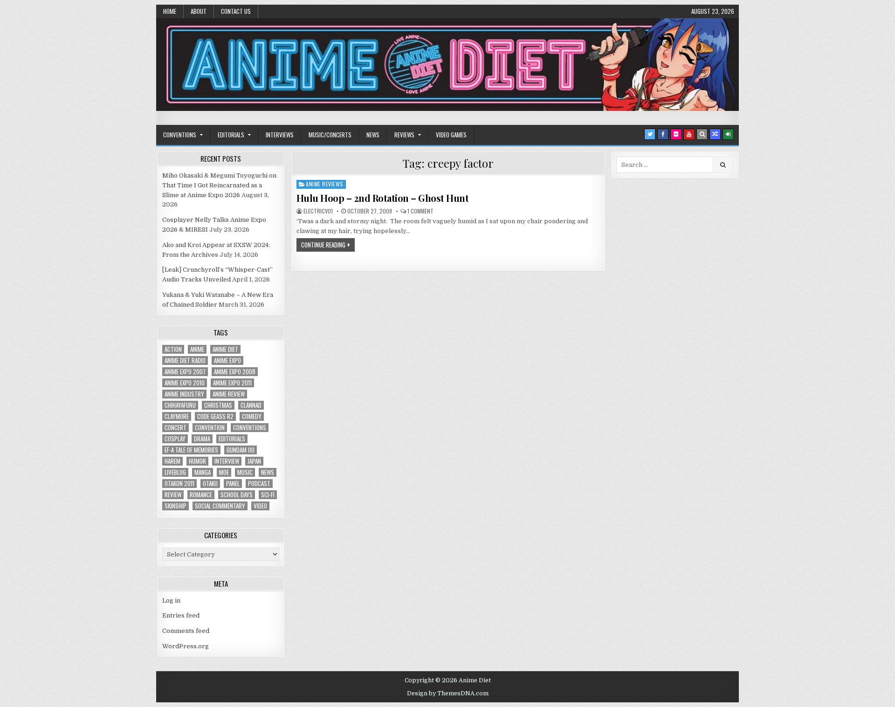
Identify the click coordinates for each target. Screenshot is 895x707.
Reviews (404, 134)
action (173, 349)
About (199, 11)
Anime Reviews (325, 184)
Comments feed (185, 630)
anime (197, 349)
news (267, 472)
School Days (236, 494)
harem (172, 461)
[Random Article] (715, 134)
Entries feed (181, 615)
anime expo (227, 360)
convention (210, 427)
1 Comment (420, 211)
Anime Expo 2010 (185, 382)
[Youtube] (689, 134)
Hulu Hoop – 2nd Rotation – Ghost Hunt (382, 198)
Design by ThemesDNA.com (448, 693)
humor (197, 461)
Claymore (177, 416)
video (260, 505)
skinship (175, 505)
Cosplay (175, 438)
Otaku (210, 483)
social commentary (220, 505)
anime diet (225, 349)
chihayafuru (180, 405)
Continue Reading (323, 244)
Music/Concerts (330, 134)
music (245, 472)
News (372, 134)
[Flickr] (676, 134)
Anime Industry (184, 394)
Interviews (280, 134)
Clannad (251, 405)
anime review (229, 394)
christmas (218, 405)
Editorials (231, 134)
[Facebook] (662, 134)
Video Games (451, 134)
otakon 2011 (179, 483)
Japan (254, 461)
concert (175, 427)
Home (169, 11)
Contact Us (236, 11)
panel (233, 483)
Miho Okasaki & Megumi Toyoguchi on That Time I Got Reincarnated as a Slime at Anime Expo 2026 (219, 185)
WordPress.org (185, 646)
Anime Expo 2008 (234, 371)
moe (224, 472)
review (173, 494)
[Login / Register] (728, 134)
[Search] (702, 134)
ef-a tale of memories (191, 450)
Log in (171, 600)
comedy (252, 416)
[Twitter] (649, 134)
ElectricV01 (318, 211)
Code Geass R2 (215, 416)
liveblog (175, 472)
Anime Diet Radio (185, 360)
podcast (259, 483)
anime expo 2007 (185, 371)
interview (226, 461)
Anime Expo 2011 (232, 382)
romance (201, 494)
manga (202, 472)
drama (202, 438)
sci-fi (268, 494)
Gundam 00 (241, 450)
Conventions (179, 134)
